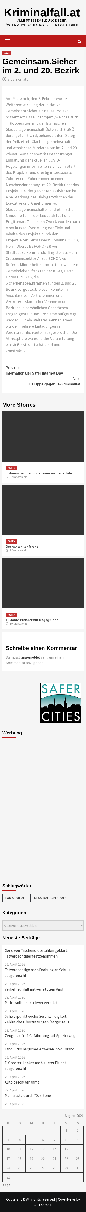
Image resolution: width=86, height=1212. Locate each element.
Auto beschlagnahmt (22, 1082)
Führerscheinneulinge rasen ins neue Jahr (39, 473)
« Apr (6, 1184)
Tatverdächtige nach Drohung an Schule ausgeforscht (38, 972)
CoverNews (66, 1199)
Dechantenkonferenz (22, 546)
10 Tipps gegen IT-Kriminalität (54, 381)
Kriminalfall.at (42, 12)
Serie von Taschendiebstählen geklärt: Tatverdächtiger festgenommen (36, 953)
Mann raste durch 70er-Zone (28, 1095)
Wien (7, 53)
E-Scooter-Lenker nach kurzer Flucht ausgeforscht (35, 1065)
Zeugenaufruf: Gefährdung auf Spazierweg (40, 1035)
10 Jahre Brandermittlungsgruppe (32, 620)
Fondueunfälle (16, 898)
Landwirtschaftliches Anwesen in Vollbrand (40, 1049)
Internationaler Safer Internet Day (34, 370)
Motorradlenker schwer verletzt (31, 1002)
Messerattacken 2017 (50, 898)
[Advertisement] (20, 809)
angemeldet (30, 657)
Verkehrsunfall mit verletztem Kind (34, 989)
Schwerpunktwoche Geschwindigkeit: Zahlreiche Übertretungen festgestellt (37, 1019)
